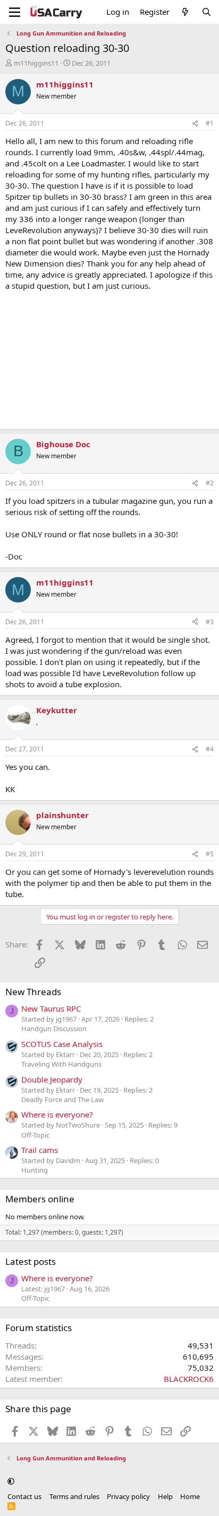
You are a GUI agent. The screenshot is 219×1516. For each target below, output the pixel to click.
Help (165, 1496)
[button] (10, 1481)
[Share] (195, 124)
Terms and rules (74, 1496)
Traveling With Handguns (61, 1064)
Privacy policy (128, 1496)
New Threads (33, 992)
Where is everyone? (57, 1114)
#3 (210, 621)
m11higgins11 (36, 63)
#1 (210, 123)
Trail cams (39, 1150)
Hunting (34, 1170)
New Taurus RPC (51, 1008)
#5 (210, 853)
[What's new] (185, 12)
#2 (210, 482)
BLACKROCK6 (189, 1378)
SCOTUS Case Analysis (62, 1044)
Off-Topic (35, 1135)
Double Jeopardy (51, 1079)
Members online (39, 1199)
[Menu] (14, 12)
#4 (210, 748)
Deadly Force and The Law (62, 1099)
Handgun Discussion (54, 1028)
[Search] (206, 12)
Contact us (24, 1496)
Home (190, 1496)
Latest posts (30, 1261)
